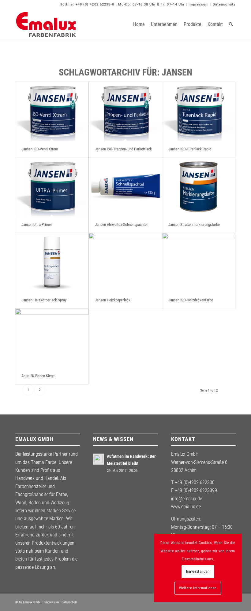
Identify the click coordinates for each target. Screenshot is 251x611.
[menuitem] (139, 24)
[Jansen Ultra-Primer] (51, 186)
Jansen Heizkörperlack (112, 300)
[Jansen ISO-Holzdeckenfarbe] (198, 262)
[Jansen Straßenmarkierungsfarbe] (198, 186)
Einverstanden (198, 571)
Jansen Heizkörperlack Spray (43, 300)
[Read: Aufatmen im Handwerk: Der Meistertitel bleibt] (98, 459)
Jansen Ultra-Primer (36, 224)
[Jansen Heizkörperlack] (125, 262)
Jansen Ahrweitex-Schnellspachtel (121, 224)
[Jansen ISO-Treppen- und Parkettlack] (125, 111)
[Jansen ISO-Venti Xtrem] (51, 111)
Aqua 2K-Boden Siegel (38, 376)
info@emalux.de (186, 499)
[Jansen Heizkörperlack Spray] (51, 262)
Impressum (199, 4)
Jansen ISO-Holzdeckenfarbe (190, 300)
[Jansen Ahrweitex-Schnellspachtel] (125, 186)
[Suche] (231, 24)
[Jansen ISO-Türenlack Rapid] (198, 111)
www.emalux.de (186, 507)
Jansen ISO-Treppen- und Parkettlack (123, 149)
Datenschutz (224, 4)
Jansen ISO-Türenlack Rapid (189, 149)
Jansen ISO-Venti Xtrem (39, 149)
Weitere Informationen (198, 588)
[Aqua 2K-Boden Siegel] (51, 338)
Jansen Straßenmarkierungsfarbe (194, 224)
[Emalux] (46, 24)
